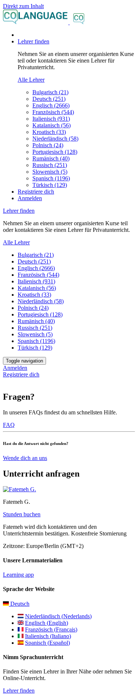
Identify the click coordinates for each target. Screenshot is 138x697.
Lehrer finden (19, 690)
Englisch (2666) (51, 105)
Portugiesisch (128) (54, 152)
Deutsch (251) (49, 99)
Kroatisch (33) (49, 132)
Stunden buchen (21, 514)
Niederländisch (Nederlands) (58, 616)
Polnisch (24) (47, 145)
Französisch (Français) (51, 629)
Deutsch (19, 604)
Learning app (18, 575)
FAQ (9, 425)
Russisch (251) (49, 165)
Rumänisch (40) (51, 158)
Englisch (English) (46, 623)
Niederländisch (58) (55, 138)
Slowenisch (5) (49, 172)
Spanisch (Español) (47, 643)
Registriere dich (36, 191)
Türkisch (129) (49, 185)
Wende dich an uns (25, 458)
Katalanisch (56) (51, 125)
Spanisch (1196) (51, 178)
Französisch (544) (53, 112)
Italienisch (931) (51, 119)
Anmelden (30, 198)
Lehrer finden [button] (33, 41)
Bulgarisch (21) (50, 92)
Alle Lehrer (31, 80)
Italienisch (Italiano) (48, 636)
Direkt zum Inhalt (23, 6)
